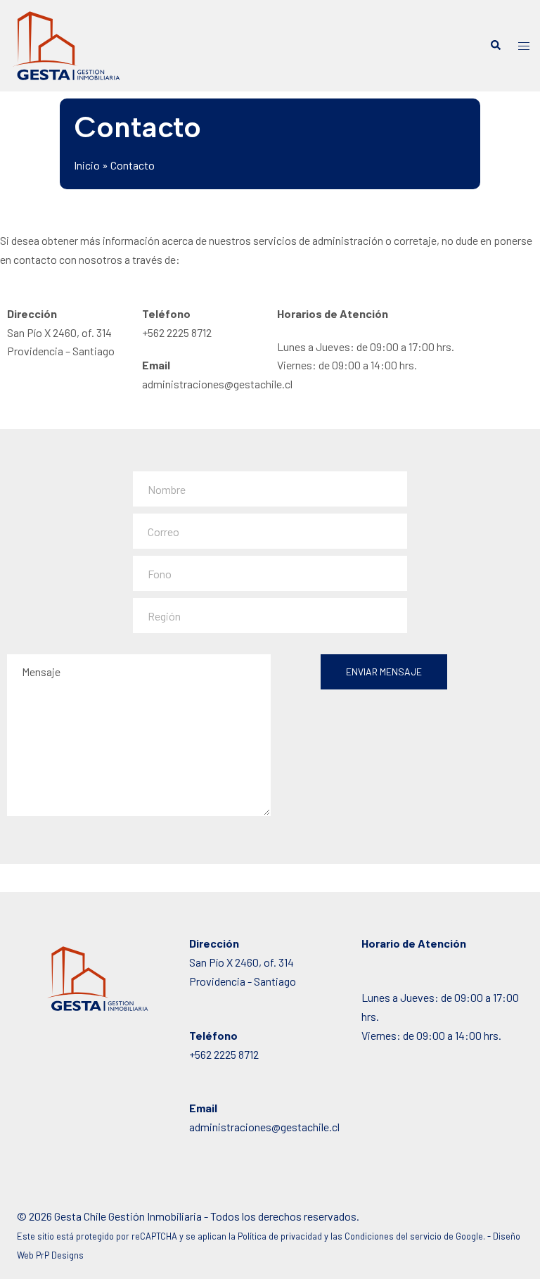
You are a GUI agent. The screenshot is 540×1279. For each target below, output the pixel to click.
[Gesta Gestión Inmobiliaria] (66, 44)
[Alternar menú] (523, 46)
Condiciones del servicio (393, 1236)
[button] (495, 45)
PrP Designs (60, 1255)
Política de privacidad (280, 1236)
